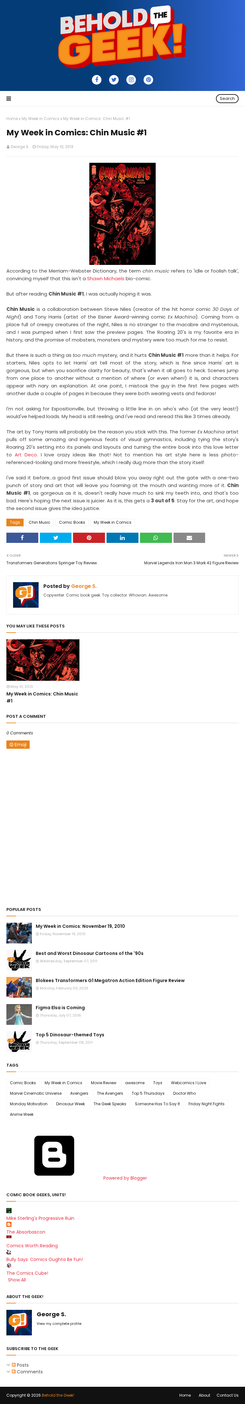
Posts (22, 1365)
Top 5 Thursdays (148, 1093)
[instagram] (131, 80)
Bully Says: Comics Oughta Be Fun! (44, 1259)
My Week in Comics (40, 118)
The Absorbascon (25, 1232)
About (204, 1395)
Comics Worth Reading (32, 1246)
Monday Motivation (29, 1104)
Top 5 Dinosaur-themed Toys (70, 1035)
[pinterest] (148, 80)
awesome (135, 1082)
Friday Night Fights (207, 1104)
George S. (20, 146)
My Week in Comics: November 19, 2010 (80, 926)
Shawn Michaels (105, 278)
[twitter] (114, 80)
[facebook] (96, 80)
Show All (17, 1280)
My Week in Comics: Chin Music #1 (42, 697)
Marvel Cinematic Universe (36, 1093)
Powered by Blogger (124, 1178)
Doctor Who (184, 1093)
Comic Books (72, 522)
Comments (29, 1372)
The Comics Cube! (27, 1273)
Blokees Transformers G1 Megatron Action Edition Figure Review (110, 980)
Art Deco (26, 454)
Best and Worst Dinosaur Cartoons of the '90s (90, 953)
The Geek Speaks (109, 1104)
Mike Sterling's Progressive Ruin (40, 1218)
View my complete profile (59, 1323)
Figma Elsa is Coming (60, 1007)
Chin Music (39, 522)
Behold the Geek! (58, 1395)
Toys (157, 1082)
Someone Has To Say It (157, 1104)
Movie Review (103, 1082)
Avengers (79, 1093)
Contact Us (228, 1395)
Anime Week (21, 1114)
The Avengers (110, 1093)
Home (12, 118)
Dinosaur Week (70, 1104)
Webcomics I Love (188, 1082)
